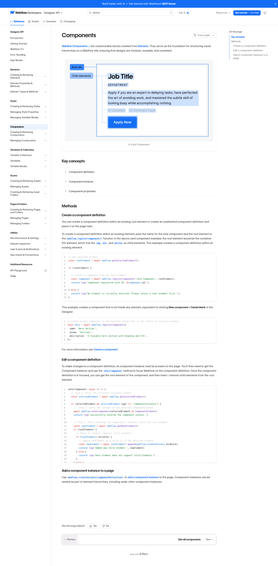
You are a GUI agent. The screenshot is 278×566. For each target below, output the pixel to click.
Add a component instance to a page (250, 56)
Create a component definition (249, 46)
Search (132, 12)
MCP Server (169, 3)
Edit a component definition (248, 50)
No (107, 526)
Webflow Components (74, 46)
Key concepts (238, 37)
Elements (143, 46)
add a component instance (143, 477)
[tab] (17, 21)
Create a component (106, 349)
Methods (236, 41)
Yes (95, 526)
